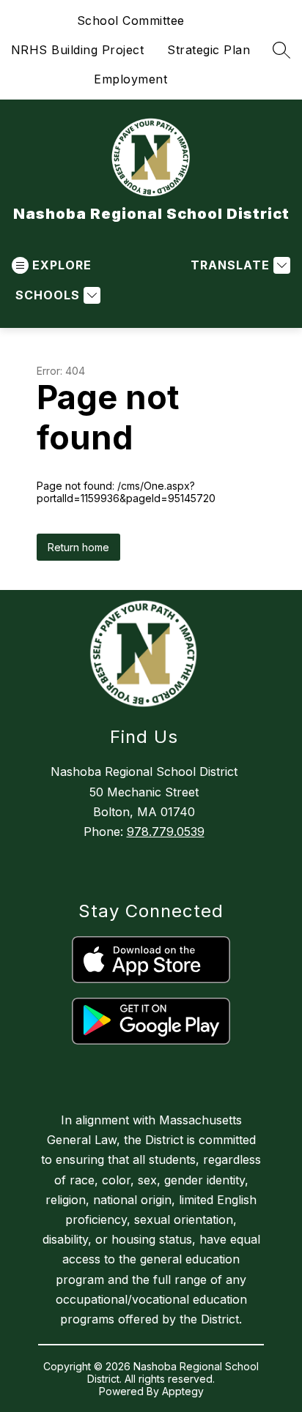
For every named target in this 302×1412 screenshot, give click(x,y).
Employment (130, 79)
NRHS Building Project (77, 49)
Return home (78, 547)
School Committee (131, 20)
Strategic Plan (208, 49)
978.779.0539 (166, 831)
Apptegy (183, 1391)
